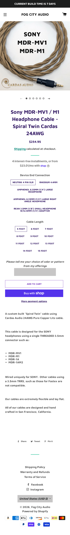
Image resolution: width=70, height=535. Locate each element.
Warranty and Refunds (35, 471)
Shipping (20, 148)
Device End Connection (35, 175)
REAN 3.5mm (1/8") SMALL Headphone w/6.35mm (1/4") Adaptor (35, 209)
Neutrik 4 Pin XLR (23, 182)
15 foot (42, 250)
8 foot (20, 236)
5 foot (21, 228)
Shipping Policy (35, 467)
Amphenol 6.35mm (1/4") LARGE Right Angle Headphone (34, 200)
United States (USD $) (33, 498)
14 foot (27, 250)
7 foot (49, 228)
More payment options (34, 301)
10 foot (49, 236)
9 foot (34, 236)
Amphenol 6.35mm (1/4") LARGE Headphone (35, 190)
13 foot (49, 243)
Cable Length (35, 221)
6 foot (35, 228)
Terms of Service (35, 476)
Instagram (37, 489)
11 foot (20, 243)
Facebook (36, 484)
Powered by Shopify (35, 511)
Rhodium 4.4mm (48, 182)
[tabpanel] (35, 55)
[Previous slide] (21, 98)
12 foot (34, 243)
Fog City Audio (35, 14)
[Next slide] (49, 98)
